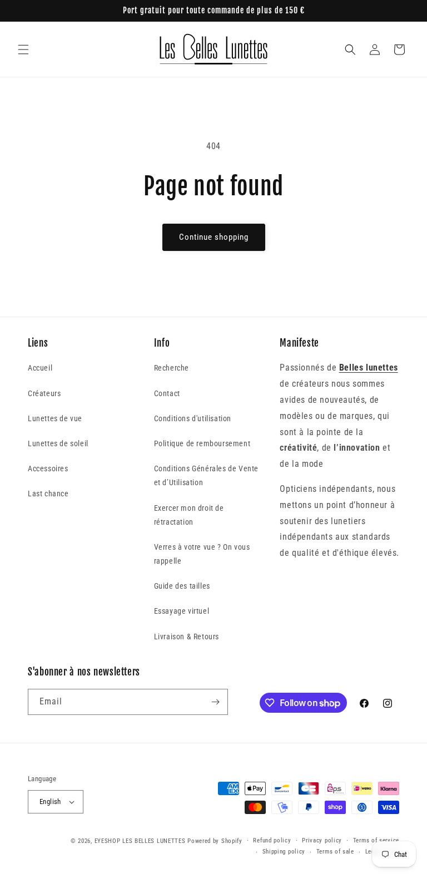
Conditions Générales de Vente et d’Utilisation (206, 475)
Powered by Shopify (214, 841)
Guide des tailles (182, 585)
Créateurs (44, 393)
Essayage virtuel (182, 610)
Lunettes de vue (55, 418)
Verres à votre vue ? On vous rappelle (202, 553)
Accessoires (48, 468)
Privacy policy (322, 840)
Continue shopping (214, 237)
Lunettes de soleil (58, 443)
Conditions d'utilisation (192, 418)
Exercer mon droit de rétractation (189, 515)
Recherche (171, 367)
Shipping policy (284, 851)
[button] (23, 49)
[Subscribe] (215, 702)
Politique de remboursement (202, 443)
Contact (167, 393)
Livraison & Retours (186, 636)
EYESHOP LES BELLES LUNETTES (140, 841)
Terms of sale (335, 851)
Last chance (48, 493)
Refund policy (272, 840)
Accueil (40, 367)
